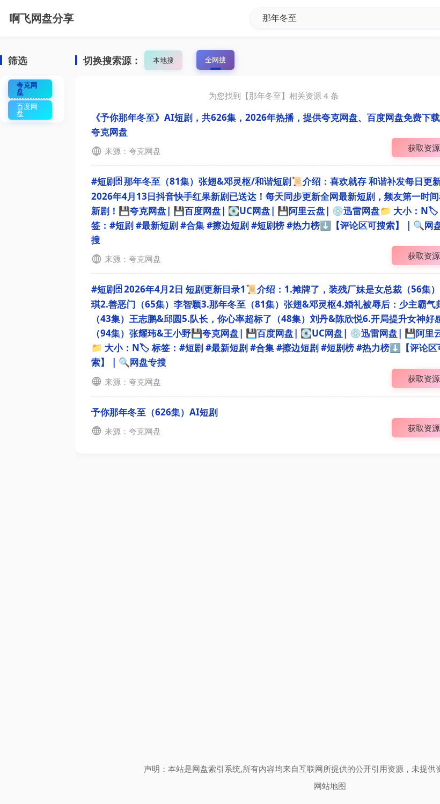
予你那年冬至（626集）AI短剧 (154, 412)
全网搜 (215, 59)
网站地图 (330, 785)
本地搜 (163, 60)
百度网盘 (27, 109)
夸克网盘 (27, 88)
